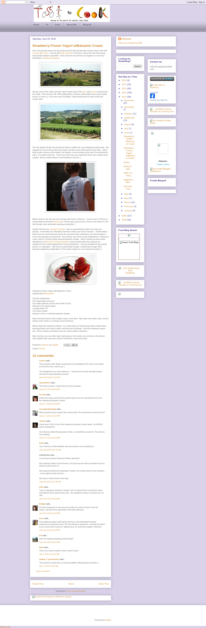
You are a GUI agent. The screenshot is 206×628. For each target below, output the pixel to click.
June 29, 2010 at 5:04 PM (49, 530)
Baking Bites (49, 293)
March (127, 202)
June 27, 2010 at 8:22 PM (49, 438)
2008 (124, 220)
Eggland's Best (128, 180)
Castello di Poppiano (51, 58)
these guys (57, 222)
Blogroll (87, 24)
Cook (57, 24)
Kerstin (42, 395)
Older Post (104, 584)
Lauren (42, 361)
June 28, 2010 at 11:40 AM (50, 482)
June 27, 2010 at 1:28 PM (49, 404)
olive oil (93, 92)
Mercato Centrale (57, 229)
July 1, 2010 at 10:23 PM (49, 554)
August (128, 124)
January (128, 210)
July (126, 128)
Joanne (42, 421)
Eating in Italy (128, 167)
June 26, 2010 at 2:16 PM (49, 377)
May (126, 194)
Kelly (41, 443)
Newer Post (37, 584)
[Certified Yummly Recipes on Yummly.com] (130, 285)
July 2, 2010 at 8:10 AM (48, 566)
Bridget (42, 504)
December (129, 100)
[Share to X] (70, 345)
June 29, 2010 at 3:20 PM (49, 513)
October (128, 113)
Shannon (163, 161)
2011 (124, 92)
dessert (42, 349)
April (126, 198)
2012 (124, 88)
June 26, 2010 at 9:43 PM (49, 389)
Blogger (108, 620)
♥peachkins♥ (44, 383)
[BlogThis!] (67, 345)
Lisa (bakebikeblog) (47, 409)
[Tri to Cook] (152, 97)
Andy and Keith (66, 53)
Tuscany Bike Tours (40, 53)
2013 (124, 84)
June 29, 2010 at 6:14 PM (49, 542)
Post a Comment (43, 571)
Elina (41, 487)
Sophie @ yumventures (49, 559)
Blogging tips (5, 627)
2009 (124, 215)
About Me (72, 24)
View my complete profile (130, 43)
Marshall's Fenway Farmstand (57, 242)
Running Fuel (128, 187)
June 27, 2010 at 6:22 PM (49, 416)
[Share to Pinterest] (76, 345)
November (129, 107)
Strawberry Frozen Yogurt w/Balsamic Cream (129, 153)
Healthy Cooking (163, 164)
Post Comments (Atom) (76, 591)
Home (36, 24)
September (129, 118)
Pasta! (127, 162)
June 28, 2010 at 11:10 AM (50, 450)
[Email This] (65, 345)
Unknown (45, 345)
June (127, 132)
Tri (47, 24)
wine (84, 92)
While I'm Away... (128, 174)
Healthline (130, 273)
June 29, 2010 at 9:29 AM (49, 499)
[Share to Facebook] (73, 345)
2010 (124, 97)
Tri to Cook (154, 92)
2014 (124, 80)
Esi (40, 535)
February (129, 206)
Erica (41, 518)
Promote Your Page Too (158, 100)
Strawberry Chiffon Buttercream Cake (129, 140)
